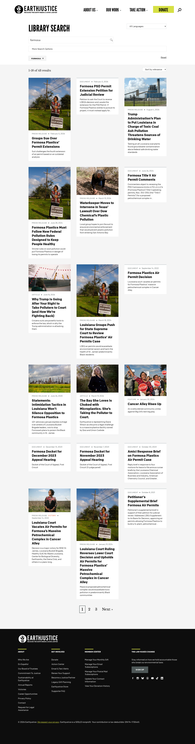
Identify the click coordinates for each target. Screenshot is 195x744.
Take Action (137, 9)
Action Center (57, 664)
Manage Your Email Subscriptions (94, 665)
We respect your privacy (48, 722)
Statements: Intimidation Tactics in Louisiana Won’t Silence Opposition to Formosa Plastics (49, 408)
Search (179, 9)
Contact (22, 702)
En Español (23, 664)
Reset (163, 57)
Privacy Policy (24, 698)
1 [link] (82, 609)
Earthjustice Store (59, 686)
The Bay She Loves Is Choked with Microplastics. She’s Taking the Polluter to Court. (96, 408)
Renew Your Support (60, 673)
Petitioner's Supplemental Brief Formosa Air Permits (143, 501)
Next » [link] (107, 609)
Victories (22, 689)
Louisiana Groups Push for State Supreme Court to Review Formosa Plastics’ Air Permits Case (97, 333)
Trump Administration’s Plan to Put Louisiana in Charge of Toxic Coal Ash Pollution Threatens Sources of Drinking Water (144, 126)
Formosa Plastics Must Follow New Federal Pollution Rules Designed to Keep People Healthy (49, 235)
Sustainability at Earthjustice (26, 679)
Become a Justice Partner (63, 677)
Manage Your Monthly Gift (97, 659)
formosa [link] (36, 58)
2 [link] (89, 609)
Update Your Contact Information (94, 680)
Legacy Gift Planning (61, 682)
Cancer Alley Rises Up (144, 404)
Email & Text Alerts (60, 668)
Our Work (112, 9)
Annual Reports (25, 684)
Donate (163, 9)
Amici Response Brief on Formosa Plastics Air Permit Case (144, 455)
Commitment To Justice (29, 673)
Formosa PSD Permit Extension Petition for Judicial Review (96, 90)
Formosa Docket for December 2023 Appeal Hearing (47, 455)
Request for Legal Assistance (26, 708)
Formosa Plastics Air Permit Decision (143, 275)
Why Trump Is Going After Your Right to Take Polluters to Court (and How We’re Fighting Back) (49, 307)
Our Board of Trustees (28, 668)
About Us (89, 9)
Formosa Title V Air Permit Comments (142, 177)
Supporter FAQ (58, 691)
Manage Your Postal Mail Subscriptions (96, 673)
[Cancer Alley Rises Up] (145, 380)
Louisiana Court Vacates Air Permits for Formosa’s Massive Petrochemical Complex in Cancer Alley (49, 533)
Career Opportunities (27, 694)
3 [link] (96, 609)
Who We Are (23, 659)
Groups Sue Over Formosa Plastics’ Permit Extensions (46, 142)
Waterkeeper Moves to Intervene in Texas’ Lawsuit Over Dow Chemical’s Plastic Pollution (97, 211)
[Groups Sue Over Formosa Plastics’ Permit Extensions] (50, 103)
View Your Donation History (97, 686)
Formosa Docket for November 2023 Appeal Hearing (95, 455)
